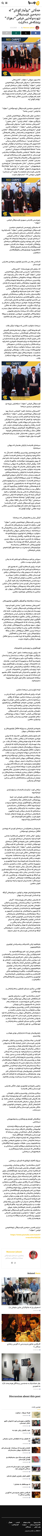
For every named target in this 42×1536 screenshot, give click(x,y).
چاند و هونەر (26, 1522)
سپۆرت (24, 1524)
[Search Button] (3, 3)
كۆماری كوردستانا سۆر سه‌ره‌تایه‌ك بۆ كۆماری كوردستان (18, 1458)
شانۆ (4, 1303)
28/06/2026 (36, 1389)
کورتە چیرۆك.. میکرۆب (22, 1412)
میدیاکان (28, 1526)
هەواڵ (10, 1522)
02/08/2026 (36, 1350)
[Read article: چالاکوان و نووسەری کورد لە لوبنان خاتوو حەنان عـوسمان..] (36, 1423)
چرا (35, 1531)
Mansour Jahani (29, 28)
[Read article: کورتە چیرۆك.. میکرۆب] (36, 1415)
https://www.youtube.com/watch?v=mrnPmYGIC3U (25, 1236)
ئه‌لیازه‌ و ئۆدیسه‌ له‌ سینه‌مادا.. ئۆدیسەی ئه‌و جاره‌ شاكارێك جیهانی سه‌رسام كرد (16, 1449)
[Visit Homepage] (33, 3)
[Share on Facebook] (35, 33)
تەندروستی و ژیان (35, 1524)
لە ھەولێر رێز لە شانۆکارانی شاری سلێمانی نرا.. (24, 1307)
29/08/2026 (36, 1311)
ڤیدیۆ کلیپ (15, 1524)
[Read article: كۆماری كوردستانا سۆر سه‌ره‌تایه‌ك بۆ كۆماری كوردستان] (36, 1459)
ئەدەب (18, 1522)
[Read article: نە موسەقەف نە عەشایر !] (36, 1486)
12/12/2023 (13, 28)
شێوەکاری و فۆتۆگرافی (8, 1379)
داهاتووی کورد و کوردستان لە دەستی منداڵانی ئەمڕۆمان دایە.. (18, 1467)
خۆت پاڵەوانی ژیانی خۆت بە (21, 1430)
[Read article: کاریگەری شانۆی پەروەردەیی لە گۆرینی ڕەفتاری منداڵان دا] (21, 1328)
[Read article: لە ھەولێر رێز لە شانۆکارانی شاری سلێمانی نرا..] (21, 1291)
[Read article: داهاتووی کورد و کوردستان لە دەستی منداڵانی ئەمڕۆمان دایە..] (36, 1469)
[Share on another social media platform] (6, 33)
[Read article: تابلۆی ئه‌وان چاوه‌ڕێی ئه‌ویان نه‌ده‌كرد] (36, 1478)
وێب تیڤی (37, 1526)
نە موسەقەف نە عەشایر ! (22, 1484)
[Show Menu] (6, 3)
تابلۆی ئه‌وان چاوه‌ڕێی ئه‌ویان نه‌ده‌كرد (18, 1476)
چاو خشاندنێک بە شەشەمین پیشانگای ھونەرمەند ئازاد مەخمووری (21, 1385)
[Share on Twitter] (25, 33)
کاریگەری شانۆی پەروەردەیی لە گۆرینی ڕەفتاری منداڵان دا (23, 1345)
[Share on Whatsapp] (16, 33)
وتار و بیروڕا (37, 1522)
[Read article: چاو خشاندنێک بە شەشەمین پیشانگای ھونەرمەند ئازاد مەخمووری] (21, 1367)
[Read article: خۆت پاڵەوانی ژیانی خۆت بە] (36, 1432)
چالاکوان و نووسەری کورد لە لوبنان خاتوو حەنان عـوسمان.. (17, 1422)
